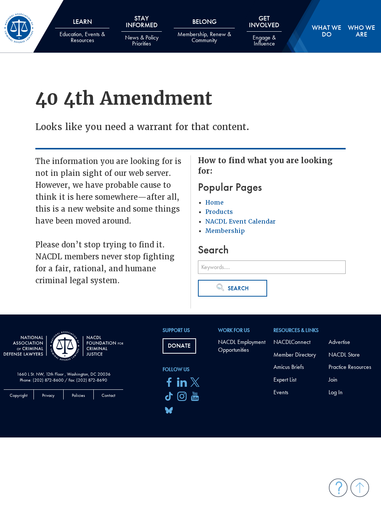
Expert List (284, 379)
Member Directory (294, 354)
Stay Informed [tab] (142, 30)
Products (219, 212)
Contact (108, 395)
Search (238, 288)
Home (214, 202)
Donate (179, 346)
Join (333, 379)
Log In (336, 392)
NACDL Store (344, 354)
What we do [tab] (326, 30)
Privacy (48, 395)
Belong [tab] (204, 30)
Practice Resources (350, 367)
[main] (190, 157)
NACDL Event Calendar (240, 221)
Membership (225, 231)
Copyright (19, 395)
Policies (78, 395)
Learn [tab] (82, 30)
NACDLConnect (291, 342)
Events (280, 392)
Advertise (339, 342)
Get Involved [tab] (264, 30)
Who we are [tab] (361, 30)
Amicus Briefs (288, 367)
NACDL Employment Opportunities (241, 346)
